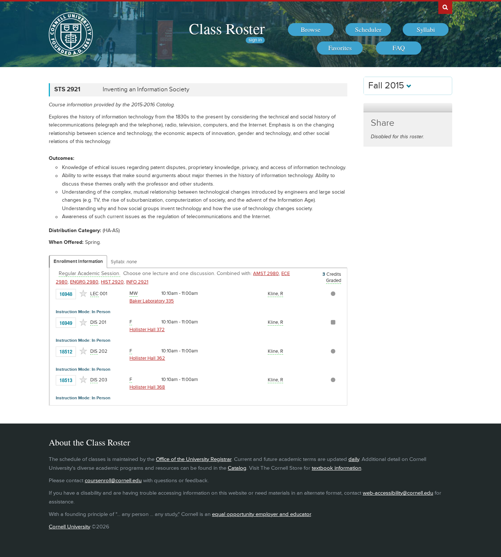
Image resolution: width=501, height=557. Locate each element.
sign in (255, 40)
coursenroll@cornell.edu (113, 480)
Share (382, 123)
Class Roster (227, 28)
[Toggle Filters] (407, 107)
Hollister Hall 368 (147, 387)
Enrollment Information (78, 261)
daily (353, 459)
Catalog (237, 468)
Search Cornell (445, 7)
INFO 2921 (137, 282)
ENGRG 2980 (84, 282)
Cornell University (69, 526)
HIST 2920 (112, 282)
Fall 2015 (387, 85)
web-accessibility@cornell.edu (398, 493)
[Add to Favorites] (83, 293)
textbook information (336, 468)
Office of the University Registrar (193, 459)
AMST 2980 (266, 273)
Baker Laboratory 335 (151, 301)
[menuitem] (311, 29)
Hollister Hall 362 (147, 358)
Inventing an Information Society (146, 89)
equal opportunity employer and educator (261, 514)
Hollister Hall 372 (147, 330)
